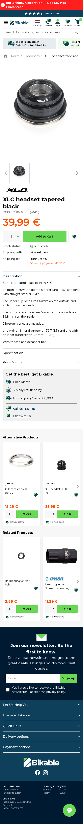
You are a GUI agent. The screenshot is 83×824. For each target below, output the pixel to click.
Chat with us (22, 416)
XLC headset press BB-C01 (16, 491)
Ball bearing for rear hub (17, 582)
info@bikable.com (12, 793)
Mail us (30, 408)
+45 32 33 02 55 (10, 789)
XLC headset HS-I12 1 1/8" (57, 491)
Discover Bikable (16, 715)
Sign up (68, 678)
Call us (18, 408)
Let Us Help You (15, 705)
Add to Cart (44, 236)
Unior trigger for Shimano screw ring (57, 586)
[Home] (6, 56)
